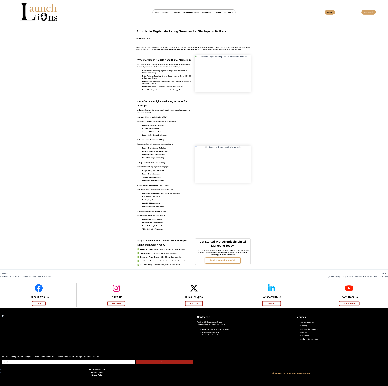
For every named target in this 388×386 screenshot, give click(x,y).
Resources (206, 12)
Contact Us (229, 12)
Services (165, 12)
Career (218, 12)
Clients (177, 12)
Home (156, 12)
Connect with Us (39, 297)
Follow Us (116, 297)
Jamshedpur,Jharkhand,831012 (211, 325)
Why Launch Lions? (191, 12)
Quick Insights (194, 297)
